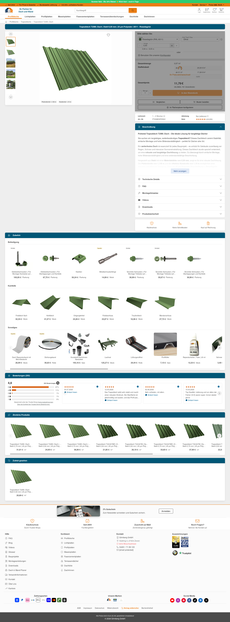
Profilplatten (69, 547)
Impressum (87, 608)
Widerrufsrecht (112, 608)
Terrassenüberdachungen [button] (112, 16)
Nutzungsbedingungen (45, 402)
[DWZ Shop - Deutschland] (109, 600)
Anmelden (166, 511)
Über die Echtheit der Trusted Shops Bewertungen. (33, 404)
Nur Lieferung (201, 116)
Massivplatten (70, 552)
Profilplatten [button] (46, 16)
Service (202, 5)
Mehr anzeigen (180, 171)
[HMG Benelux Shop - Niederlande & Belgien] (115, 600)
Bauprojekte (13, 556)
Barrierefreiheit (147, 608)
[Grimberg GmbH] (121, 600)
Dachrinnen (69, 570)
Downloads (147, 207)
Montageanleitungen (17, 561)
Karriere (11, 588)
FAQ (144, 186)
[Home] (6, 22)
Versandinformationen (17, 574)
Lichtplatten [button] (30, 16)
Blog (10, 542)
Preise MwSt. (216, 5)
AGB (79, 608)
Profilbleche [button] (13, 16)
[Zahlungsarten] (40, 600)
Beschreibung (148, 126)
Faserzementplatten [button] (85, 16)
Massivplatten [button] (64, 16)
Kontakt (195, 5)
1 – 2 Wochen (157, 116)
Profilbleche (14, 22)
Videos (145, 200)
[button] (221, 10)
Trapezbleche (26, 22)
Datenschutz (99, 608)
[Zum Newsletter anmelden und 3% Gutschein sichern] (78, 511)
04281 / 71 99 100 (127, 547)
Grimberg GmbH (126, 537)
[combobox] (102, 10)
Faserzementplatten (72, 556)
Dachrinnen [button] (149, 16)
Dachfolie (68, 565)
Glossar (11, 552)
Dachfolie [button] (134, 16)
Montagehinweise (150, 193)
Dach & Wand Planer (17, 570)
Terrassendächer (71, 561)
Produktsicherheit (150, 213)
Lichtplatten (69, 542)
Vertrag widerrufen (131, 608)
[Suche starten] (133, 10)
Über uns (12, 583)
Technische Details (151, 179)
